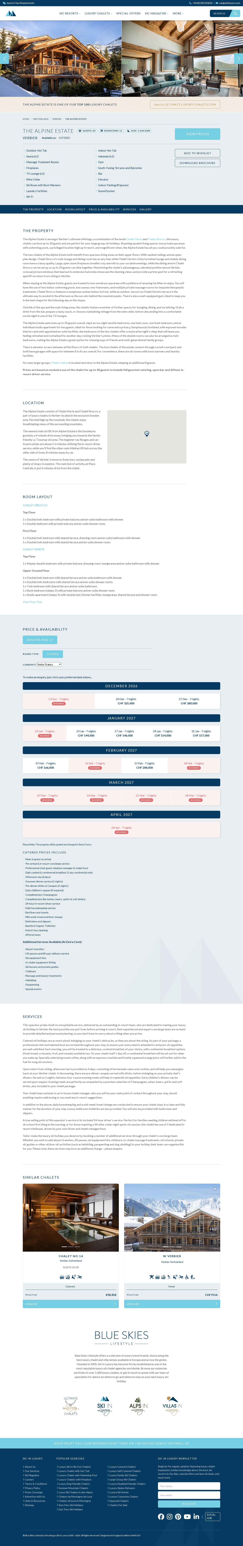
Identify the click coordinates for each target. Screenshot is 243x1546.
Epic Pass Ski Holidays (70, 1509)
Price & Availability (104, 209)
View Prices (197, 134)
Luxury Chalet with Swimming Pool (77, 1475)
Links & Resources (34, 1500)
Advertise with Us (34, 1496)
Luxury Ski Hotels (119, 1492)
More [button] (177, 13)
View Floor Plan (32, 601)
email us (181, 1443)
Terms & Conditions (35, 1483)
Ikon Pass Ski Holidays (70, 1505)
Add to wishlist (197, 153)
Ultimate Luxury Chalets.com (185, 104)
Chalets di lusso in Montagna (74, 1500)
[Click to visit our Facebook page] (161, 1516)
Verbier (56, 119)
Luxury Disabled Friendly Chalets (127, 1483)
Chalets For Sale (118, 1505)
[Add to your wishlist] (113, 1189)
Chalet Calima (59, 362)
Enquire (32, 1303)
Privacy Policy (32, 1488)
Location (54, 209)
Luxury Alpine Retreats (122, 1488)
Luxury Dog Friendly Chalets (74, 1483)
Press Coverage (33, 1492)
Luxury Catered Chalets (122, 1466)
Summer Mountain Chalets (73, 1488)
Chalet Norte (134, 239)
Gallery (145, 209)
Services (129, 209)
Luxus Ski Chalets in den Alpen (75, 1492)
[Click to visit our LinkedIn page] (196, 1516)
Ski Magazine (156, 13)
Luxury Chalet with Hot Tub (73, 1470)
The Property (33, 209)
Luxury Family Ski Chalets (123, 1475)
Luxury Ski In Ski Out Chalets (74, 1466)
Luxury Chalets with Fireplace (74, 1479)
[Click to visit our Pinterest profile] (178, 1516)
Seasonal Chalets (119, 1500)
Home (26, 119)
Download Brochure (198, 162)
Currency (29, 664)
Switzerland (41, 119)
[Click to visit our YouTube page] (187, 1516)
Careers (29, 1479)
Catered (64, 137)
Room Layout (75, 209)
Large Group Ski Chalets (122, 1479)
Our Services (31, 1470)
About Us (30, 1466)
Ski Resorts (69, 13)
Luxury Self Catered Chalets (125, 1470)
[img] (61, 58)
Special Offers (128, 13)
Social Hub (211, 1516)
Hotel (171, 1286)
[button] (147, 434)
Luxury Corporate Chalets (123, 1496)
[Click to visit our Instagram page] (169, 1516)
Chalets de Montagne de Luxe (75, 1496)
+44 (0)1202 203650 (151, 1443)
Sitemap (29, 1505)
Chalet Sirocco (157, 239)
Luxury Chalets (98, 13)
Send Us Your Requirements (20, 3)
